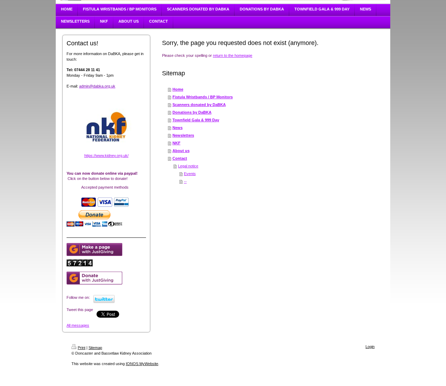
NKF (176, 143)
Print (81, 348)
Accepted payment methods (105, 187)
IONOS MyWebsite (142, 364)
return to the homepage (232, 55)
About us (181, 151)
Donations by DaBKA (192, 112)
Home (177, 89)
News (177, 128)
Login (370, 347)
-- (185, 181)
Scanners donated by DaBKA (199, 105)
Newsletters (183, 135)
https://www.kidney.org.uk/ (106, 155)
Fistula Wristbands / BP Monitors (202, 97)
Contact (179, 158)
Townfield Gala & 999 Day (195, 120)
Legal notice (188, 166)
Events (190, 174)
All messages (78, 325)
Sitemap (95, 348)
